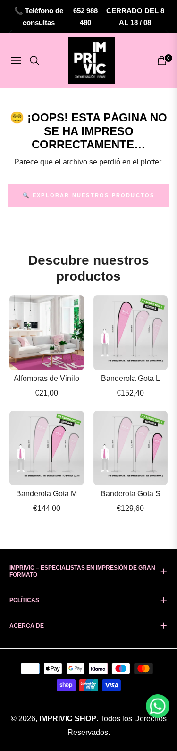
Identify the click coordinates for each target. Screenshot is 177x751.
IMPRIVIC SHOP (67, 719)
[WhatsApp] (157, 705)
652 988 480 (85, 17)
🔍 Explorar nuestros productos (89, 195)
